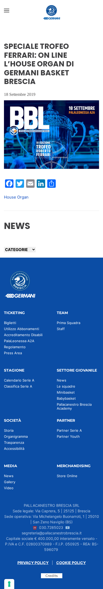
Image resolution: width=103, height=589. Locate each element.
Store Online (67, 476)
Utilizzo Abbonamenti (21, 329)
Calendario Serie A (19, 380)
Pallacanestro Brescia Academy (74, 406)
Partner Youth (68, 436)
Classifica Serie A (18, 386)
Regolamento (15, 347)
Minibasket (66, 392)
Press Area (13, 353)
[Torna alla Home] (51, 10)
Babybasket (66, 398)
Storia (8, 430)
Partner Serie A (69, 430)
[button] (6, 10)
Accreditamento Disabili (23, 335)
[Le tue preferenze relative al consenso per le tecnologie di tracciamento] (9, 584)
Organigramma (16, 436)
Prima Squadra (68, 323)
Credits (51, 576)
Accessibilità (14, 448)
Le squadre (66, 386)
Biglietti (10, 323)
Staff (61, 329)
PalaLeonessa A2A (19, 341)
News (61, 380)
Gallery (9, 482)
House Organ (16, 197)
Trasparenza (14, 442)
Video (8, 488)
